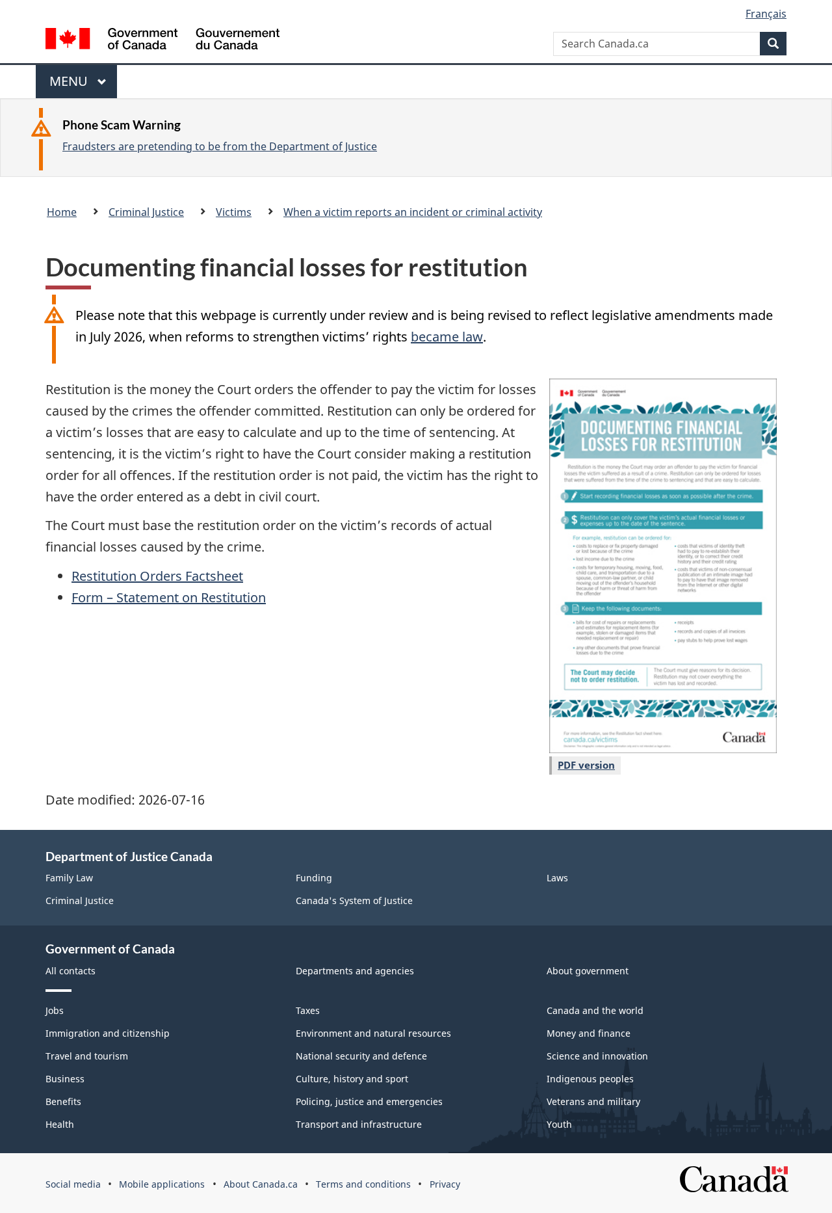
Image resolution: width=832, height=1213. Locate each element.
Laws (557, 878)
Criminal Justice (146, 212)
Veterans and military (593, 1101)
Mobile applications (162, 1184)
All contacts (71, 971)
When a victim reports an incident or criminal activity (412, 212)
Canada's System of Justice (354, 900)
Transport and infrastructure (359, 1124)
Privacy (445, 1184)
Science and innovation (597, 1056)
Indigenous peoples (590, 1079)
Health (60, 1124)
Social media (73, 1184)
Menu (70, 85)
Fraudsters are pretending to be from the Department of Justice (219, 146)
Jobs (55, 1010)
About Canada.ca (261, 1184)
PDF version (586, 764)
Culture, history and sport (352, 1079)
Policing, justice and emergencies (369, 1101)
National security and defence (361, 1056)
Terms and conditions (363, 1184)
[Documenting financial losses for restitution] (663, 566)
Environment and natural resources (373, 1033)
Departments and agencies (355, 971)
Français (766, 14)
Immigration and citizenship (108, 1033)
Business (65, 1079)
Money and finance (588, 1033)
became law (447, 336)
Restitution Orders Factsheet (157, 576)
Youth (559, 1124)
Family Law (69, 878)
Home (62, 212)
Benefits (63, 1101)
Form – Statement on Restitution (169, 597)
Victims (234, 212)
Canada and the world (595, 1010)
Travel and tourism (87, 1056)
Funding (314, 878)
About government (588, 971)
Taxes (308, 1010)
